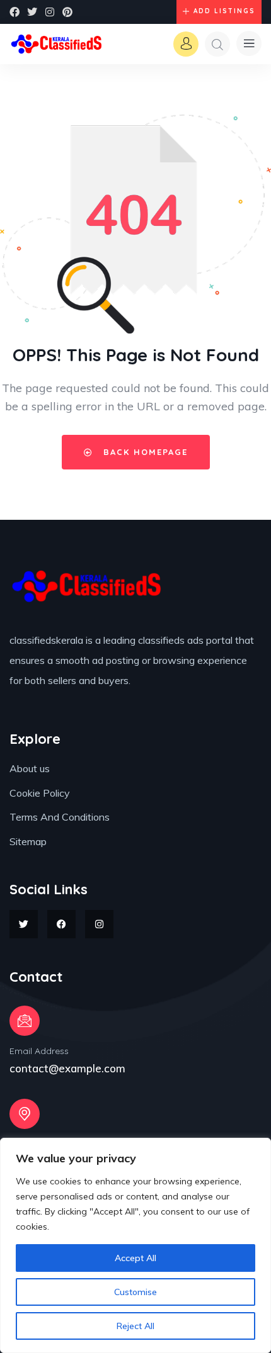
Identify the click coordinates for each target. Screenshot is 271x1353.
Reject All (135, 1326)
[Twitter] (32, 12)
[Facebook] (14, 12)
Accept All (135, 1258)
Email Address (39, 1051)
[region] (135, 1245)
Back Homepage (144, 452)
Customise (135, 1292)
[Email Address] (24, 1021)
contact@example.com (67, 1068)
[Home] (57, 43)
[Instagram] (50, 12)
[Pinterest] (67, 12)
